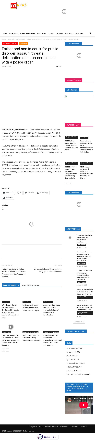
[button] (90, 33)
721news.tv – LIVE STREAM (74, 33)
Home (5, 33)
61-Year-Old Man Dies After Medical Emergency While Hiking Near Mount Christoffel (84, 275)
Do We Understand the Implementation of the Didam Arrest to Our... (85, 292)
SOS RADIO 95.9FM (74, 367)
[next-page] (7, 350)
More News (41, 33)
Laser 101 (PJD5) (73, 352)
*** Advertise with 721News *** (56, 427)
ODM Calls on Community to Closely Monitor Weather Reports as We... (71, 145)
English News (48, 302)
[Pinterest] (15, 71)
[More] (27, 71)
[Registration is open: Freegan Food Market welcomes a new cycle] (32, 296)
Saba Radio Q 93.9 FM (76, 363)
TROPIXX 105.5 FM (74, 370)
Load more (78, 322)
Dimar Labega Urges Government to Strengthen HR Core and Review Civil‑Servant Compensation (52, 340)
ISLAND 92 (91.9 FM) (75, 348)
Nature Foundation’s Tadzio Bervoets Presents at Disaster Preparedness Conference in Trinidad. (14, 273)
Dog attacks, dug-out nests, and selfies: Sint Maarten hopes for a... (85, 307)
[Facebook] (4, 71)
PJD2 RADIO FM (73, 359)
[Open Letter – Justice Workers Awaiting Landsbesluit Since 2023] (32, 327)
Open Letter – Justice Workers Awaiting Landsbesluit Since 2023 (31, 337)
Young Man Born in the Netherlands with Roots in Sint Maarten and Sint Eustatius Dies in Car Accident (11, 340)
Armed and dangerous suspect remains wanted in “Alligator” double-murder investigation (51, 310)
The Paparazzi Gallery (35, 427)
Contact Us (83, 427)
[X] (9, 71)
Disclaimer (73, 427)
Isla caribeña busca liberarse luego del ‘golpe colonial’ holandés (48, 270)
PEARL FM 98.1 (73, 356)
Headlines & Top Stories (16, 39)
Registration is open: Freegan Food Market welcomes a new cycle (31, 307)
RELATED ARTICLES (11, 285)
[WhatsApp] (21, 71)
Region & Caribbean (27, 33)
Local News (13, 33)
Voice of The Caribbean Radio (79, 374)
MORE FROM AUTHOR (30, 285)
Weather (60, 33)
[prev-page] (3, 350)
